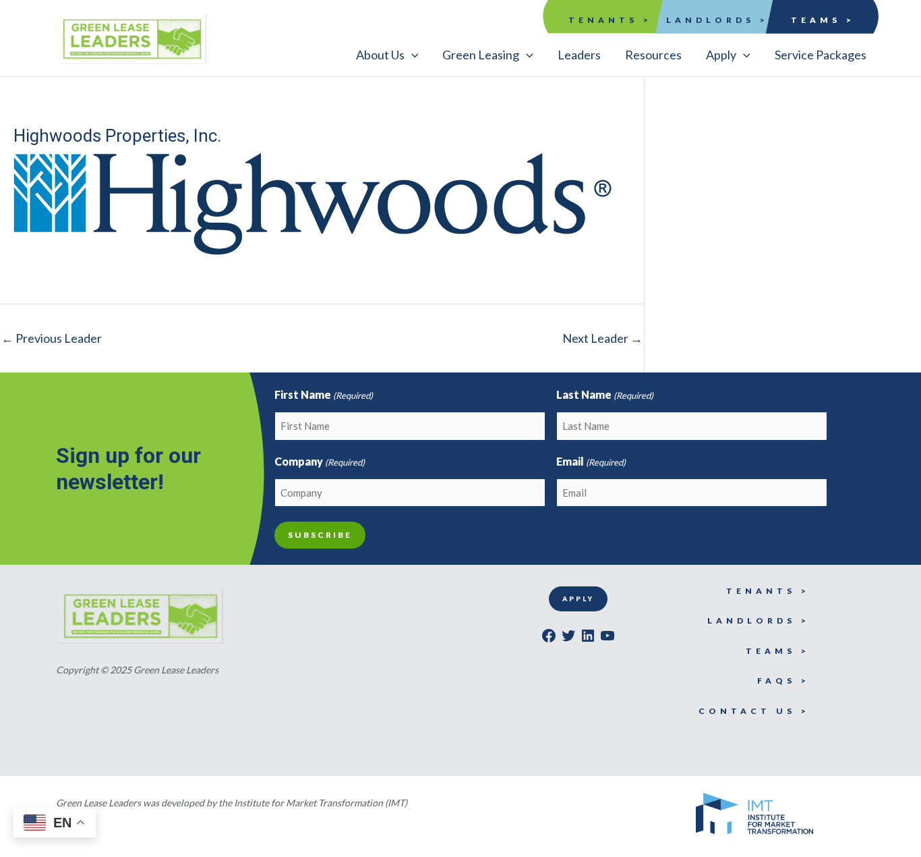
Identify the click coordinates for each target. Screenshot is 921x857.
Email (591, 461)
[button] (387, 55)
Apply (578, 599)
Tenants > (610, 20)
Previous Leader (51, 338)
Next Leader (602, 338)
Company (319, 461)
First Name (323, 394)
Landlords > (717, 20)
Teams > (823, 20)
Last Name (604, 394)
